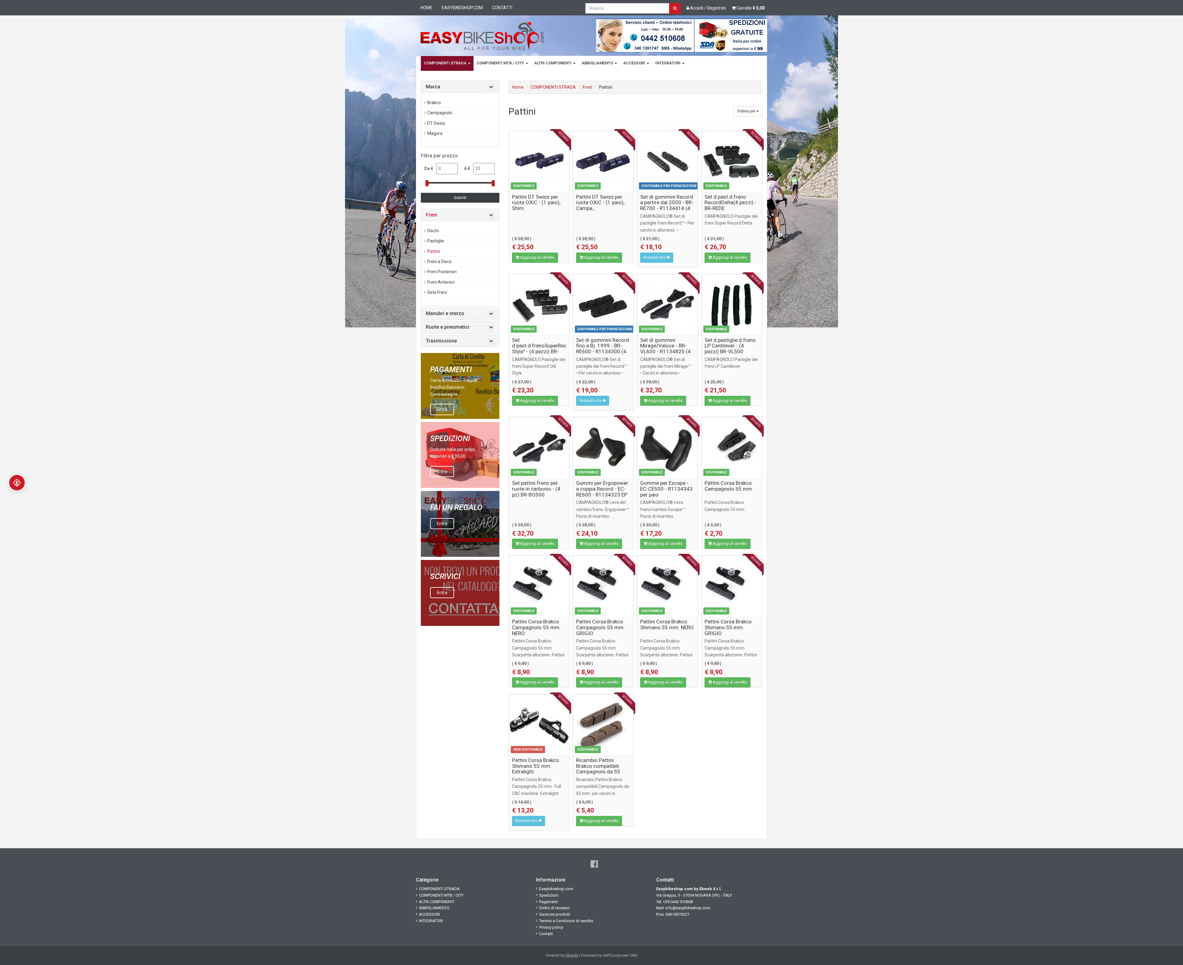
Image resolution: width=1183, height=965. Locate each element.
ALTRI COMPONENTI (553, 63)
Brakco (434, 102)
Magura (434, 133)
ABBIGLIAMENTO (598, 63)
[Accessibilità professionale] (17, 482)
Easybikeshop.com (462, 7)
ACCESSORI (634, 63)
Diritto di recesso (554, 908)
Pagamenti (548, 901)
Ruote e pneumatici (447, 327)
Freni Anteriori (441, 282)
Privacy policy (551, 927)
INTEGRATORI (668, 63)
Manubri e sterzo (445, 313)
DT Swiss (436, 123)
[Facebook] (594, 864)
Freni (587, 87)
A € (467, 168)
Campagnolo (439, 112)
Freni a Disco (439, 261)
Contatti (502, 7)
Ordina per (746, 111)
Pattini (433, 251)
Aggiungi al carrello (537, 257)
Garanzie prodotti (554, 914)
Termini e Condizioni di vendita (566, 920)
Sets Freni (437, 292)
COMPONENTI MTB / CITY (501, 63)
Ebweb (572, 955)
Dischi (433, 230)
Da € (428, 168)
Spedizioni (548, 895)
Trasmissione (441, 341)
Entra (442, 409)
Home (427, 7)
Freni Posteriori (442, 271)
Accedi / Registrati (707, 8)
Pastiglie (435, 240)
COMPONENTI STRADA (445, 63)
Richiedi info (655, 257)
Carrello (750, 8)
